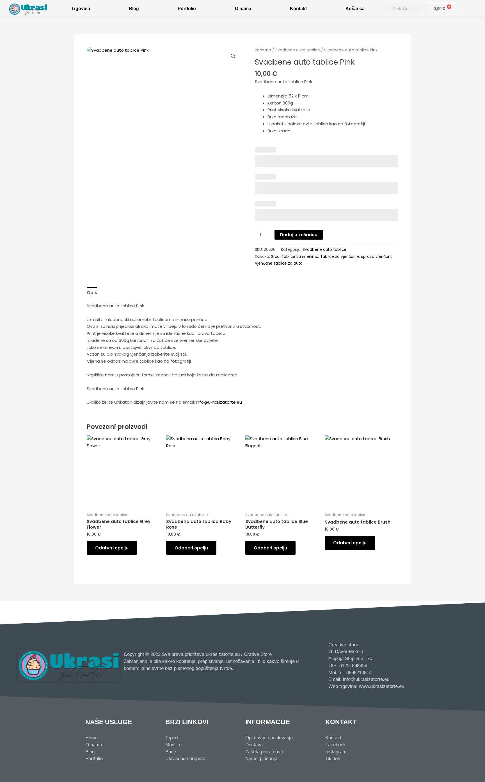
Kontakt (298, 8)
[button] (233, 56)
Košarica (355, 8)
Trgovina (80, 8)
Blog (134, 8)
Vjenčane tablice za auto (279, 263)
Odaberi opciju (112, 548)
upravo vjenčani (376, 256)
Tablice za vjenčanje (339, 256)
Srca (275, 256)
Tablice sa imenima (300, 256)
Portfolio (187, 8)
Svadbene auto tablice (297, 50)
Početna (263, 50)
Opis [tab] (92, 292)
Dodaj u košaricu (298, 235)
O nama (243, 8)
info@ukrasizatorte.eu (219, 402)
